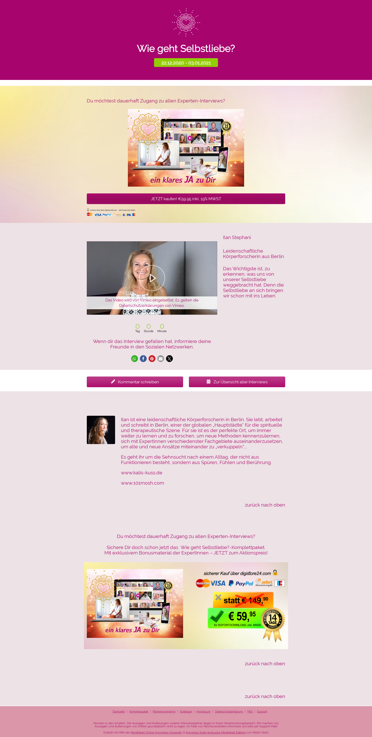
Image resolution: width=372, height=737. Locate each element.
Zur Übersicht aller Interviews (240, 381)
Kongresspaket (138, 711)
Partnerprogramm (164, 711)
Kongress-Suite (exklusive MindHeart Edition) (216, 732)
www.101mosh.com (142, 483)
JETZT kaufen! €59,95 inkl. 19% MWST (186, 198)
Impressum (203, 711)
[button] (134, 358)
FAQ (249, 711)
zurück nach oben (265, 505)
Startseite (119, 711)
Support (262, 711)
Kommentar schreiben (138, 381)
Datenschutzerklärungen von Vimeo (151, 305)
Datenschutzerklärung (229, 711)
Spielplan (186, 711)
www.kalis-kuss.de (141, 472)
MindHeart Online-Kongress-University (156, 732)
